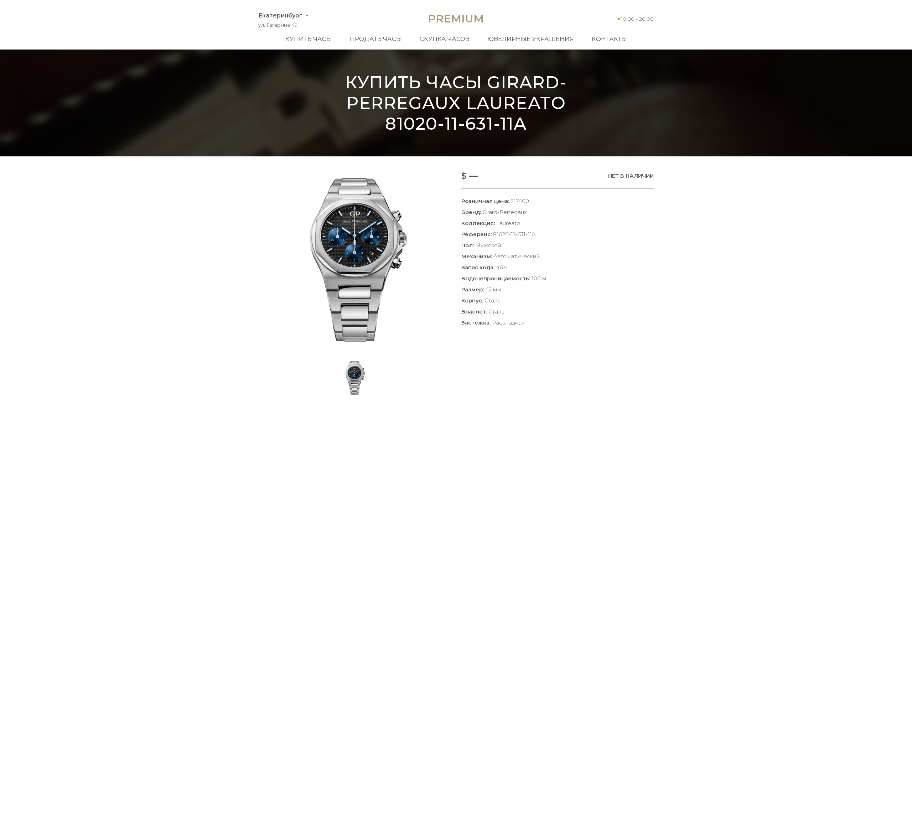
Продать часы (376, 38)
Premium (456, 18)
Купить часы (308, 38)
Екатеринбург (280, 15)
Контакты (609, 38)
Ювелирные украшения (530, 38)
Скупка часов (445, 38)
